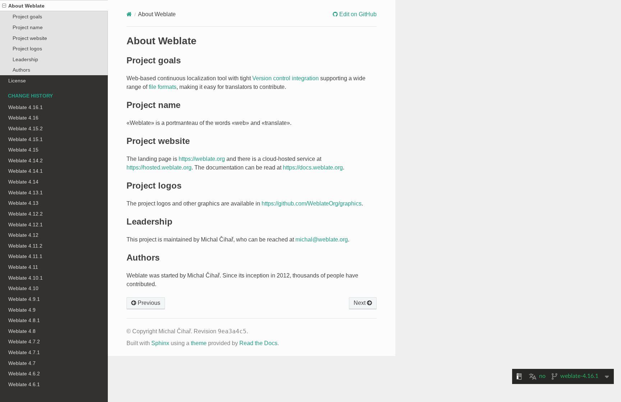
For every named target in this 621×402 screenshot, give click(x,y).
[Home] (129, 14)
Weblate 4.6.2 (24, 373)
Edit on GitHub (357, 14)
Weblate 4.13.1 (25, 192)
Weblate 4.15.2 (25, 128)
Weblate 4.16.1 (25, 107)
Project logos (27, 48)
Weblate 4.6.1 (24, 384)
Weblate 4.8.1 (24, 320)
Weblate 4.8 (22, 331)
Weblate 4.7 (22, 363)
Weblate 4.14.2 (25, 160)
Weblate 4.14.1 (25, 171)
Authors (21, 70)
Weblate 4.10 (23, 288)
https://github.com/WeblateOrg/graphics (312, 203)
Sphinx (160, 343)
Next (360, 303)
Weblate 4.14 (23, 182)
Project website (30, 38)
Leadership (25, 59)
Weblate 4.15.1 (25, 139)
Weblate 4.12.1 (25, 224)
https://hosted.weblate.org (159, 167)
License (17, 80)
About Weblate (26, 6)
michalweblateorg (321, 239)
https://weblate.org (202, 159)
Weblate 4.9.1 (24, 299)
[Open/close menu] (4, 6)
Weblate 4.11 (23, 267)
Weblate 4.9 (22, 310)
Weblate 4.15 (23, 150)
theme (199, 343)
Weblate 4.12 (23, 235)
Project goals (27, 16)
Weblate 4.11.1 (25, 256)
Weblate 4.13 (23, 203)
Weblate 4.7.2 (24, 341)
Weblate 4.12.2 (25, 214)
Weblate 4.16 (23, 118)
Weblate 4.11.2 (25, 246)
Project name (28, 27)
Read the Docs (258, 343)
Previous (148, 303)
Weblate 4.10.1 (25, 278)
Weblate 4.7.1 (24, 352)
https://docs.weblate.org (313, 167)
